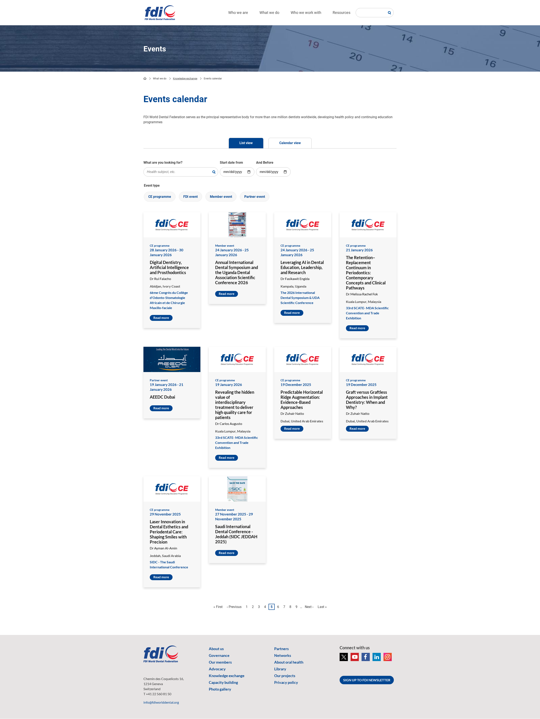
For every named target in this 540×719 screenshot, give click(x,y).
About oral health (288, 662)
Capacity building (223, 682)
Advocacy (217, 669)
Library (280, 669)
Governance (219, 655)
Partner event (254, 197)
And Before (264, 163)
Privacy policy (286, 682)
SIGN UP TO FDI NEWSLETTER (366, 680)
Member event (221, 197)
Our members (220, 662)
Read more (161, 318)
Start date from (231, 163)
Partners (281, 648)
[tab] (246, 143)
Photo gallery (220, 689)
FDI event (190, 197)
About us (216, 648)
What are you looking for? (162, 163)
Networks (282, 655)
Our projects (284, 675)
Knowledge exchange (185, 78)
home (144, 78)
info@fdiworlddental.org (161, 702)
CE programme (159, 197)
